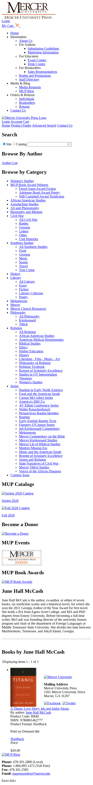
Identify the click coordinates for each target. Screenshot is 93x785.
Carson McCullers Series (36, 397)
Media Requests (30, 87)
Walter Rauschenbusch (34, 409)
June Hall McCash (38, 712)
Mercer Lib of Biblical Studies (39, 444)
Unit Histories (28, 239)
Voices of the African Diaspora (40, 471)
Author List (10, 163)
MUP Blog (26, 91)
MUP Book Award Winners (29, 185)
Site (8, 144)
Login (6, 21)
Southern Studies (22, 243)
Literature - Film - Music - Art (39, 359)
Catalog (21, 144)
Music (23, 258)
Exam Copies (37, 60)
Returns (24, 106)
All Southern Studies (33, 247)
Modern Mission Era (33, 448)
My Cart (8, 26)
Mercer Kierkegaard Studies (38, 440)
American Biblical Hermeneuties (41, 339)
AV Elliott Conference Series (39, 405)
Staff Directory (29, 79)
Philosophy (18, 312)
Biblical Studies (29, 343)
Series (14, 386)
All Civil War (28, 219)
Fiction (24, 289)
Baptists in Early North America (41, 390)
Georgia (24, 227)
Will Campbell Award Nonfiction (41, 196)
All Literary (27, 281)
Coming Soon (19, 475)
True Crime (27, 270)
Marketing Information (43, 52)
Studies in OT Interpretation (38, 374)
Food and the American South (39, 394)
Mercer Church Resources (28, 308)
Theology (25, 378)
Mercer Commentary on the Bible (42, 436)
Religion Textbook (32, 367)
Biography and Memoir (26, 212)
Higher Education (31, 351)
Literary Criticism (31, 293)
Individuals (26, 99)
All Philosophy (29, 316)
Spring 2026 (10, 500)
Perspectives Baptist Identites (39, 413)
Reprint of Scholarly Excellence (41, 370)
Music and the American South (40, 452)
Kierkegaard (27, 320)
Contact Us (18, 110)
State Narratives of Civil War (38, 463)
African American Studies (28, 200)
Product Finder (21, 125)
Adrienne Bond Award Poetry (39, 192)
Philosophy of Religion (35, 363)
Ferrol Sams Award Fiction (37, 188)
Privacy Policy (9, 780)
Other (23, 235)
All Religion (27, 332)
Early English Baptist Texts (37, 421)
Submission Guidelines (43, 48)
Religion (16, 328)
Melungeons (18, 301)
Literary (15, 278)
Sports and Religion (32, 459)
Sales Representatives (42, 72)
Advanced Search (44, 125)
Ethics (23, 347)
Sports (23, 262)
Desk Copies (36, 64)
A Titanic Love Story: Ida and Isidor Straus (39, 708)
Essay (23, 285)
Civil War (17, 216)
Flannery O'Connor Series (37, 425)
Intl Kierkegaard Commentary (39, 428)
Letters (23, 231)
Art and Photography (24, 208)
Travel (23, 266)
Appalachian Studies (24, 204)
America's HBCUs (32, 401)
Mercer (15, 305)
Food (22, 250)
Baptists (24, 417)
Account (16, 121)
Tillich (23, 324)
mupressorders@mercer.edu (31, 773)
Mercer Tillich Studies (34, 467)
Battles (23, 223)
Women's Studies (22, 181)
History (15, 274)
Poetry (23, 297)
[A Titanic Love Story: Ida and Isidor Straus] (23, 705)
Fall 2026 (8, 515)
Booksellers (27, 102)
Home (14, 33)
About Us (25, 41)
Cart (26, 121)
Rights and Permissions (35, 75)
